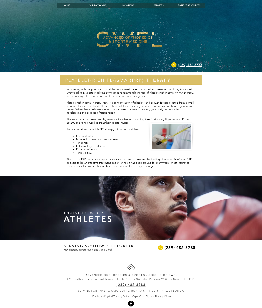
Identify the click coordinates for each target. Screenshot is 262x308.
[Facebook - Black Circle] (131, 303)
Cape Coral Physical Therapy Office (151, 296)
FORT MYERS (100, 290)
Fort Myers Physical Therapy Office (110, 296)
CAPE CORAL (120, 290)
